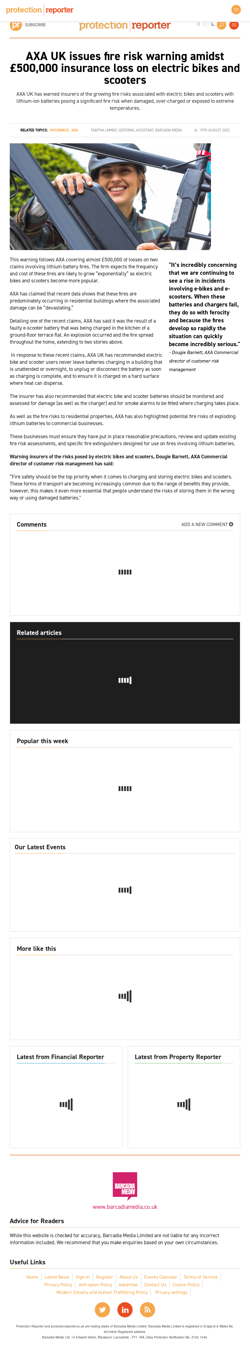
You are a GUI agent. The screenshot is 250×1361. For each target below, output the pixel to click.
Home (32, 1277)
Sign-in (83, 1277)
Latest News (57, 1277)
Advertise (128, 1284)
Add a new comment (205, 524)
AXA (74, 130)
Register (104, 1277)
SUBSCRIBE (35, 25)
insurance (59, 130)
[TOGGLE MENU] (234, 25)
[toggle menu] (236, 9)
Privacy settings (171, 1292)
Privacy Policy (58, 1284)
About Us (129, 1277)
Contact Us (155, 1284)
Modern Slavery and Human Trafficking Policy (102, 1292)
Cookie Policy (186, 1284)
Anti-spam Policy (95, 1284)
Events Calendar (160, 1277)
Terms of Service (201, 1277)
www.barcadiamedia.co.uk (125, 1207)
